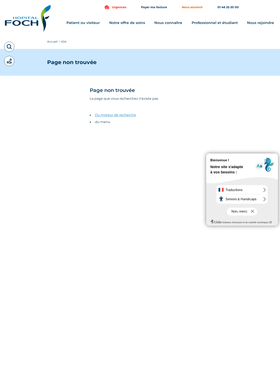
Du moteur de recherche (115, 115)
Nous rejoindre (260, 23)
